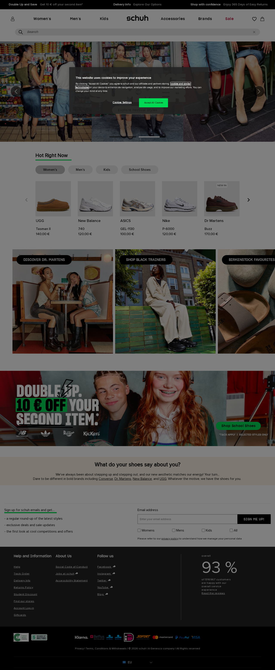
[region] (139, 90)
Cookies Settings (122, 102)
